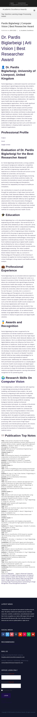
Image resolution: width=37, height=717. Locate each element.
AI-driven (15, 178)
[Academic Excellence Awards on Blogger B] (20, 634)
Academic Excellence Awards (15, 9)
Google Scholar (5, 144)
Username (7, 674)
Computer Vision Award (13, 578)
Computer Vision (12, 381)
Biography (11, 573)
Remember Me (7, 690)
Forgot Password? (6, 702)
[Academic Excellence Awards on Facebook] (3, 634)
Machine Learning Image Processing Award (16, 581)
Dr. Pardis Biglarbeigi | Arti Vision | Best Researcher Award (17, 48)
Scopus (3, 138)
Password (7, 682)
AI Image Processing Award (18, 575)
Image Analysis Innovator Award (15, 580)
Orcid (3, 141)
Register (3, 701)
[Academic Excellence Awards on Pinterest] (12, 634)
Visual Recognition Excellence (18, 583)
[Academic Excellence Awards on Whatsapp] (29, 634)
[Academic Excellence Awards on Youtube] (33, 634)
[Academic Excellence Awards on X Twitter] (7, 634)
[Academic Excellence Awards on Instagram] (24, 634)
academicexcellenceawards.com (9, 621)
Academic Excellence (27, 30)
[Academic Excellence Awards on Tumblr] (16, 634)
